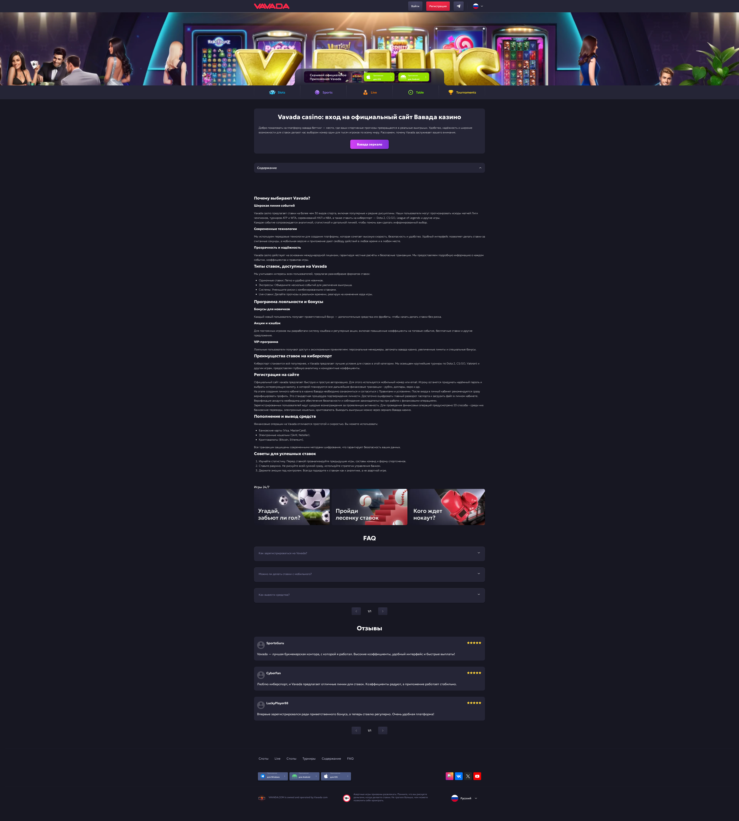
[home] (271, 6)
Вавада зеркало (369, 144)
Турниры (309, 758)
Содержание (331, 758)
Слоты (263, 758)
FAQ (350, 758)
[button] (734, 49)
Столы (291, 758)
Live (277, 758)
